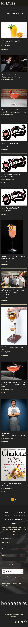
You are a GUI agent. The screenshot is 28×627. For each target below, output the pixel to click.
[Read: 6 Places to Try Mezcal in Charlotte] (14, 30)
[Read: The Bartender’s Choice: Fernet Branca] (14, 325)
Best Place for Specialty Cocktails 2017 (10, 175)
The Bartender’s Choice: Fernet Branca (13, 348)
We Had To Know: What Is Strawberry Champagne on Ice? (13, 111)
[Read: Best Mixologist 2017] (14, 132)
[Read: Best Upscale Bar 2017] (14, 197)
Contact (18, 610)
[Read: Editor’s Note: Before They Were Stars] (13, 464)
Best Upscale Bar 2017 (10, 208)
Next (15, 501)
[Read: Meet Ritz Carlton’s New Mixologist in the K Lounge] (14, 63)
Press (2, 45)
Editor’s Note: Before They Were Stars (11, 485)
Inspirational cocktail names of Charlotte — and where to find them (13, 384)
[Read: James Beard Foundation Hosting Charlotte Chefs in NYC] (14, 414)
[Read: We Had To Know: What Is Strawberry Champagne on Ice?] (14, 98)
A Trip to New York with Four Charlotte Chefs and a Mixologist (12, 292)
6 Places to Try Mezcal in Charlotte (11, 42)
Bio (8, 610)
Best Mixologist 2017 (9, 143)
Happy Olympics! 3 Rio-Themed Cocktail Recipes (13, 257)
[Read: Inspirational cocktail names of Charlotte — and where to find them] (14, 370)
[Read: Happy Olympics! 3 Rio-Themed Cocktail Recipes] (12, 237)
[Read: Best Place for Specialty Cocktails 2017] (14, 163)
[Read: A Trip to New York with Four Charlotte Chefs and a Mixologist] (14, 279)
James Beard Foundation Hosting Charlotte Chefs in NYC (13, 434)
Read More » (4, 49)
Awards (3, 146)
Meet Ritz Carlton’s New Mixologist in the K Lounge (11, 76)
